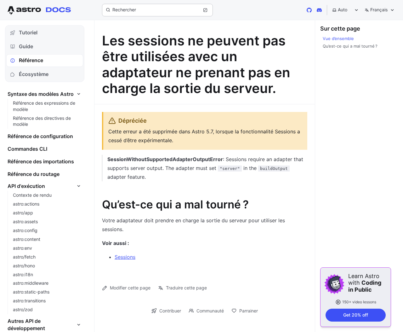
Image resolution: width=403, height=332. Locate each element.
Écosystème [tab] (33, 74)
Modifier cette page (130, 287)
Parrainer (248, 310)
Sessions (125, 257)
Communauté (210, 310)
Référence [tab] (31, 60)
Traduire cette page (186, 287)
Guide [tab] (26, 46)
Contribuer (170, 310)
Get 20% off (355, 314)
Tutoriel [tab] (28, 32)
